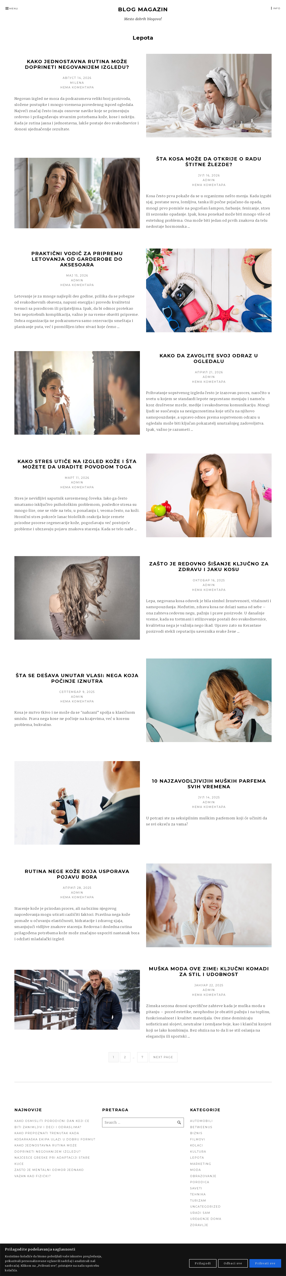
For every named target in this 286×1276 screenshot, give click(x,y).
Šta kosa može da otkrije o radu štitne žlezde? (208, 161)
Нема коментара (77, 87)
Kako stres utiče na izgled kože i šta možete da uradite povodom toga (77, 464)
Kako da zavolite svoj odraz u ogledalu (209, 358)
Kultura (198, 1151)
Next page (163, 1057)
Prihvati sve (265, 1263)
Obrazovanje (203, 1176)
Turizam (198, 1200)
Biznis (196, 1133)
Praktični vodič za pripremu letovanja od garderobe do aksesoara (77, 259)
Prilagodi (203, 1263)
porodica (199, 1182)
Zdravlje (199, 1225)
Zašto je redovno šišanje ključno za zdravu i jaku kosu (209, 566)
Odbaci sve (233, 1263)
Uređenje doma (205, 1219)
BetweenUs (201, 1127)
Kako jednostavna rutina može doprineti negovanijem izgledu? (77, 64)
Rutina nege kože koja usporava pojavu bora (77, 874)
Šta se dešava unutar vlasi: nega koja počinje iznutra (77, 678)
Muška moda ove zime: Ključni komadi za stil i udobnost (209, 971)
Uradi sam (200, 1213)
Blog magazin (143, 9)
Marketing (200, 1164)
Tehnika (198, 1194)
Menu (13, 8)
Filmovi (197, 1139)
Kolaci (196, 1145)
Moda (195, 1170)
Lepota (197, 1157)
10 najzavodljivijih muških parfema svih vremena (209, 783)
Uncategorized (205, 1206)
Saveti (196, 1188)
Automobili (201, 1121)
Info (277, 8)
